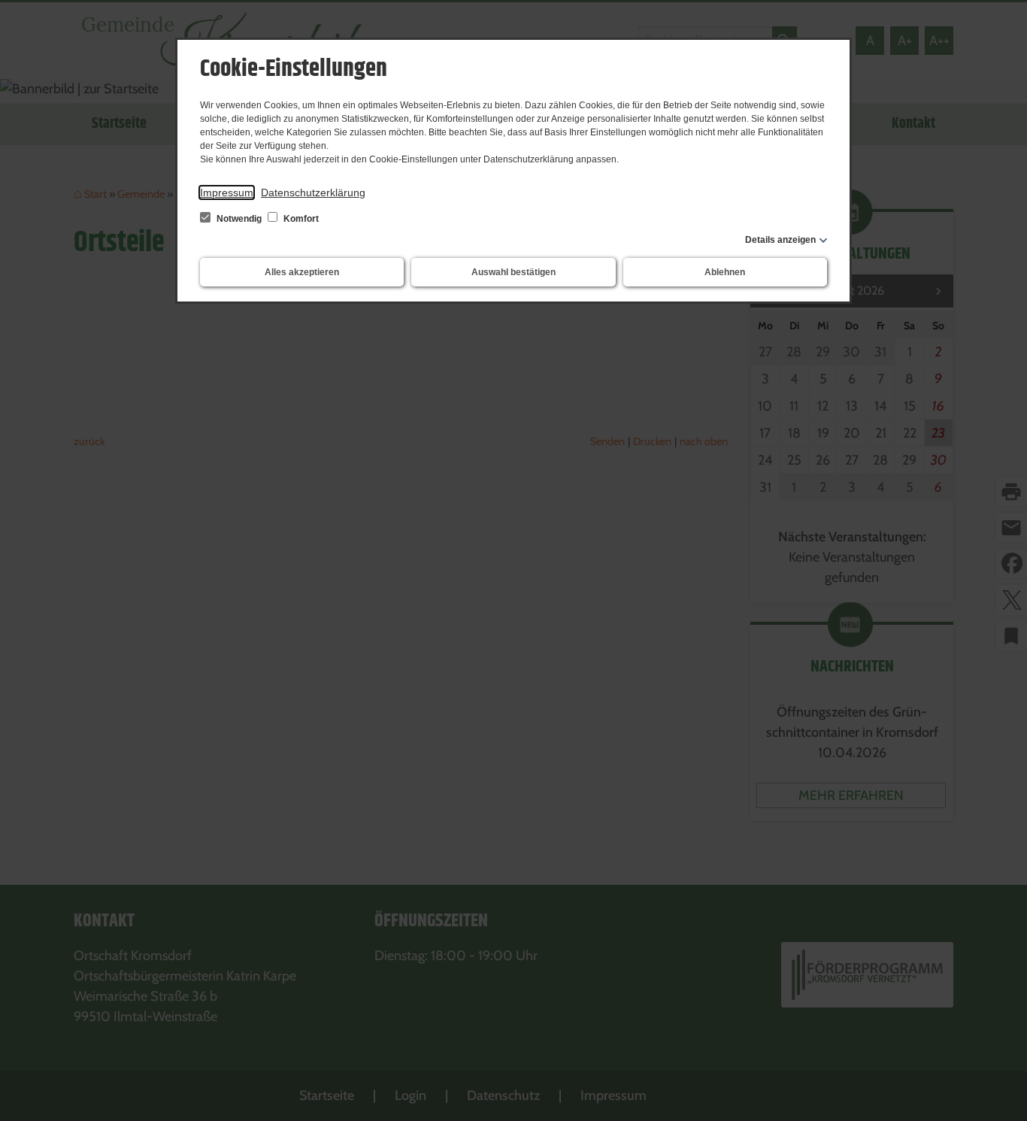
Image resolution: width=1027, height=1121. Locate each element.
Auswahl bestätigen (513, 272)
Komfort (300, 219)
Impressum (226, 192)
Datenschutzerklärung (313, 192)
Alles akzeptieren (302, 272)
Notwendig (239, 219)
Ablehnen (724, 272)
